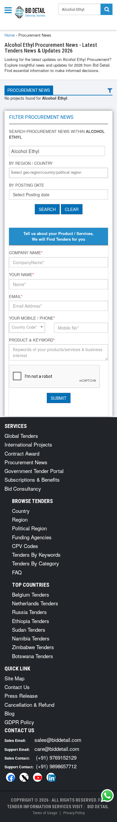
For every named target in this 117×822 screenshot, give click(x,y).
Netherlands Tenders (35, 603)
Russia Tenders (29, 612)
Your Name (21, 274)
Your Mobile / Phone (32, 318)
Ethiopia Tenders (30, 621)
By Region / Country (31, 163)
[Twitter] (24, 777)
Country (21, 510)
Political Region (29, 528)
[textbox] (60, 172)
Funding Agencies (32, 537)
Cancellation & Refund (29, 704)
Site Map (14, 678)
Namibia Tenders (31, 638)
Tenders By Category (35, 563)
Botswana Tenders (32, 656)
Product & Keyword (32, 340)
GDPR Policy (19, 722)
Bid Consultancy (22, 488)
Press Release (21, 695)
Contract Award (21, 453)
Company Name (26, 252)
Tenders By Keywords (36, 554)
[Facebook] (10, 777)
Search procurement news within (57, 134)
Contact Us (17, 687)
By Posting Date (26, 185)
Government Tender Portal (34, 470)
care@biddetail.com (56, 748)
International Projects (28, 444)
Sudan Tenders (28, 629)
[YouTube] (37, 777)
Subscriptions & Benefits (32, 479)
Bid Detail (98, 806)
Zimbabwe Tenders (33, 647)
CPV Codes (25, 546)
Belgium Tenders (30, 594)
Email (15, 296)
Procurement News (29, 90)
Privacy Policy (74, 813)
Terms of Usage (44, 813)
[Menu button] (9, 10)
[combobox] (58, 173)
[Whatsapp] (107, 795)
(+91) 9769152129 (56, 757)
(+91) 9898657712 (56, 766)
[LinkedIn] (51, 777)
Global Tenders (21, 435)
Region (20, 519)
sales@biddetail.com (57, 739)
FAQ (17, 572)
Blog (9, 713)
